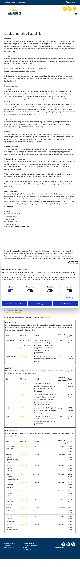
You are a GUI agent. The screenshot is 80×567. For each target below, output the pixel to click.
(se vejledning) (44, 46)
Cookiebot (46, 317)
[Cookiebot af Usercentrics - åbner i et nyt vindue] (69, 262)
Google (22, 383)
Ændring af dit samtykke (12, 313)
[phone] (75, 9)
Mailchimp (23, 446)
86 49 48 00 (30, 543)
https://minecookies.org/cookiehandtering (19, 71)
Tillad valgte (40, 303)
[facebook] (65, 9)
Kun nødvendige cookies (14, 303)
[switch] (30, 290)
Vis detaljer (70, 298)
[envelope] (70, 9)
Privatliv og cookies (60, 547)
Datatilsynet (8, 206)
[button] (53, 14)
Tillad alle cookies (65, 303)
